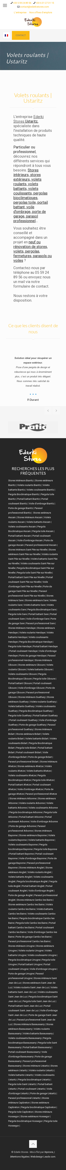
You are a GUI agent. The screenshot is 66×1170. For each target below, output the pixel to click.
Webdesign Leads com (43, 1156)
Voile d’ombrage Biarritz (41, 503)
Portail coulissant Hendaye (23, 651)
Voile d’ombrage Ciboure (31, 687)
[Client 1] (33, 427)
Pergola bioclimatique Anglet (32, 881)
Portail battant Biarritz (28, 499)
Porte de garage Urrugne (21, 973)
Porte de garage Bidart (40, 757)
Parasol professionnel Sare (40, 623)
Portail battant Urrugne (30, 964)
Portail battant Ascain (19, 535)
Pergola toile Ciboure (44, 678)
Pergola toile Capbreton (20, 1111)
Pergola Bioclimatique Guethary (35, 711)
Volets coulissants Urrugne (42, 955)
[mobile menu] (5, 5)
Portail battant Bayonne (21, 853)
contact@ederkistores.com (34, 6)
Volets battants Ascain (38, 522)
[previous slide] (48, 410)
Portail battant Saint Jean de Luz (25, 1005)
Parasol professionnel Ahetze (41, 793)
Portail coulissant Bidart (28, 752)
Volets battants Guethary (21, 706)
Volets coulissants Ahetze (22, 775)
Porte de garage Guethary (32, 724)
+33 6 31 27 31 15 (45, 2)
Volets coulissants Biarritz (40, 489)
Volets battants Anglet (20, 876)
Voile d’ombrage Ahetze (30, 789)
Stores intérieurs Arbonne (22, 798)
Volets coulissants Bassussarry (24, 1038)
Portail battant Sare (38, 614)
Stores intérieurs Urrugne (21, 946)
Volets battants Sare (34, 605)
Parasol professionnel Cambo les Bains (29, 941)
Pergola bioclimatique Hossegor (25, 1121)
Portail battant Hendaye (45, 646)
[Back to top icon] (33, 1144)
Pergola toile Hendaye (19, 646)
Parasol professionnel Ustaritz (24, 1098)
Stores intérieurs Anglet (31, 867)
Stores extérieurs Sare (36, 600)
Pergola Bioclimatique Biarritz (23, 494)
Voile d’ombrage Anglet (40, 890)
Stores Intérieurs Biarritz (20, 480)
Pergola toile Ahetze (43, 780)
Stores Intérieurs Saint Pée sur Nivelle (27, 549)
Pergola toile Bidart (26, 747)
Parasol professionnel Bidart (23, 761)
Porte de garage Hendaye (32, 655)
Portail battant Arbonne (31, 817)
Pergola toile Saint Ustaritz (22, 1084)
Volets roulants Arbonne (32, 803)
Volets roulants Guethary (43, 701)
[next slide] (56, 410)
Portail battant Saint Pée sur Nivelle (26, 577)
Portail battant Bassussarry (37, 1047)
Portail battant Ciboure (20, 683)
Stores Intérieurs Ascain (29, 517)
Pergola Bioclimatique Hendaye (35, 641)
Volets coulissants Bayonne (23, 844)
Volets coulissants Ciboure (22, 674)
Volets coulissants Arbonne (43, 807)
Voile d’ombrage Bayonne (32, 858)
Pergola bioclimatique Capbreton (38, 1107)
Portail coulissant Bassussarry (24, 1052)
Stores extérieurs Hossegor (35, 1116)
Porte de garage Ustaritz (43, 1093)
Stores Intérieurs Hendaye (21, 628)
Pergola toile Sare (17, 614)
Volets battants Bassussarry (38, 1033)
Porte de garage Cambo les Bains (33, 936)
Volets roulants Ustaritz (41, 1070)
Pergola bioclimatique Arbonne (25, 812)
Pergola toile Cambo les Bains (31, 923)
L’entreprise (20, 12)
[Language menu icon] (6, 35)
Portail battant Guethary (45, 715)
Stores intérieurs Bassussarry (29, 1024)
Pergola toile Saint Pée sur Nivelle (34, 572)
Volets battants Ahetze (39, 770)
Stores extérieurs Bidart (28, 734)
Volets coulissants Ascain (22, 526)
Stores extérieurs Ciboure (31, 664)
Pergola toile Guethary (19, 715)
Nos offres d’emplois (40, 12)
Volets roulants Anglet (39, 872)
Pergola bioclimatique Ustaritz (34, 1079)
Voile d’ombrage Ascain (30, 540)
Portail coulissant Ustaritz (31, 1088)
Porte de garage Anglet (20, 895)
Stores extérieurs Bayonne (33, 835)
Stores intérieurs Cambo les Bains (34, 899)
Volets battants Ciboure (39, 669)
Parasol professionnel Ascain (40, 545)
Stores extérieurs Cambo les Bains (26, 904)
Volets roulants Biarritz (29, 485)
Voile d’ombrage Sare (37, 618)
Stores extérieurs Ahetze (30, 766)
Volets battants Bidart (36, 738)
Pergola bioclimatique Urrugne (24, 959)
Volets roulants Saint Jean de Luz (31, 987)
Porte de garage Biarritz (20, 508)
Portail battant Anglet (33, 886)
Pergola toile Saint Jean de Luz (39, 1001)
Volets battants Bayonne (41, 840)
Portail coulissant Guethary (23, 720)
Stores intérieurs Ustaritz (36, 1065)
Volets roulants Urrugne (30, 950)
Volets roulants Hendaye (32, 632)
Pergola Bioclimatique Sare (41, 609)
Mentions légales (20, 1156)
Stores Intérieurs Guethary (31, 697)
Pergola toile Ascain (42, 531)
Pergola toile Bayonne (45, 849)
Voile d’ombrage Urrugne (43, 969)
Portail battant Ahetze (19, 784)
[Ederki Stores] (33, 21)
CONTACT (21, 35)
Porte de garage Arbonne (22, 826)
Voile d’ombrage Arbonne (44, 821)
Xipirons (48, 1152)
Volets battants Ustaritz (20, 1075)
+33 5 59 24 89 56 (22, 2)
